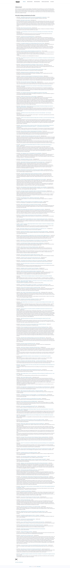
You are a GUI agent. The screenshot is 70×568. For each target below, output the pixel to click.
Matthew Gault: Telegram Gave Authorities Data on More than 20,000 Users (32, 423)
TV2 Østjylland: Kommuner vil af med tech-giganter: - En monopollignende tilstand (33, 394)
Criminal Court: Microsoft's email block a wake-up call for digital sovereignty (32, 419)
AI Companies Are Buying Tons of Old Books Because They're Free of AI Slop (32, 43)
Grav (30, 566)
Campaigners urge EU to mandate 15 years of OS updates (29, 268)
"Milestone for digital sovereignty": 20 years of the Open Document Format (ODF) (33, 459)
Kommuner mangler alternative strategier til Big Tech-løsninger (30, 254)
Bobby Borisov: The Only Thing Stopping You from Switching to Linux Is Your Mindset (33, 240)
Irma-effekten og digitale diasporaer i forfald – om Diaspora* (30, 515)
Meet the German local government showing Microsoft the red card (31, 369)
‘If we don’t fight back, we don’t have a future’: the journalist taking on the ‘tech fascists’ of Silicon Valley (37, 31)
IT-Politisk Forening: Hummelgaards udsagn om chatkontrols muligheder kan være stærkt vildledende (36, 275)
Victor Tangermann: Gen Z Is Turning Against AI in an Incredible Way (31, 153)
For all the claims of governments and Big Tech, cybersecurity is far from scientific (33, 179)
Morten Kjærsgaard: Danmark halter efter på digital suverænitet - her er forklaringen (34, 187)
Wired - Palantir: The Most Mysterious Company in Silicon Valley (30, 292)
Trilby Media (38, 566)
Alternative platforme (37, 1)
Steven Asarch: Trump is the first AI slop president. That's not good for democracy (33, 324)
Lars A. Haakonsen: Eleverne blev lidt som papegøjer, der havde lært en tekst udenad (34, 92)
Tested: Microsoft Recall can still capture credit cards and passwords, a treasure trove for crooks (36, 318)
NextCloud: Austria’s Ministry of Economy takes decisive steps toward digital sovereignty (34, 231)
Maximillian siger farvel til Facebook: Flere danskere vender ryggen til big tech (33, 511)
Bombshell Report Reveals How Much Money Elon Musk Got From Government (33, 528)
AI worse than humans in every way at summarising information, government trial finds (34, 545)
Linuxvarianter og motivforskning (26, 491)
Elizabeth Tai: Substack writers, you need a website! (29, 96)
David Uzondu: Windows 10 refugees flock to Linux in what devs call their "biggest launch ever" (35, 235)
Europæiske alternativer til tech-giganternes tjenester (29, 452)
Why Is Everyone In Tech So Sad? (26, 27)
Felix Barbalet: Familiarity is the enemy (26, 159)
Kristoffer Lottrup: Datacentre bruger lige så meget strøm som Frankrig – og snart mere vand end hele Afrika (37, 117)
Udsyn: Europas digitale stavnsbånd (26, 377)
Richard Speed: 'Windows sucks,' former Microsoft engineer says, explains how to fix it (33, 228)
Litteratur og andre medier (45, 1)
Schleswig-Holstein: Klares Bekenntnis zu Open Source (29, 469)
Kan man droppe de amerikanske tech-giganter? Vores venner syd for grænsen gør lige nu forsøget (36, 448)
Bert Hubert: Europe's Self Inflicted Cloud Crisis (28, 343)
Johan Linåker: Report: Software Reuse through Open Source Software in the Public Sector (35, 476)
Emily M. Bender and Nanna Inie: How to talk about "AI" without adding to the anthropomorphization (36, 85)
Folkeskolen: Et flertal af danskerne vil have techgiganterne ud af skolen (31, 201)
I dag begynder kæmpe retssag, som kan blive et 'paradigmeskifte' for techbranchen (34, 17)
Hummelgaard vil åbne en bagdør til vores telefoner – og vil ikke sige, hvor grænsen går (34, 284)
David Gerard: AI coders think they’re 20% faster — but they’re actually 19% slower (33, 360)
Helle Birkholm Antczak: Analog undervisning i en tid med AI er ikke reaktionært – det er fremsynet (36, 112)
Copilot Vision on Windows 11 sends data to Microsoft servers (30, 347)
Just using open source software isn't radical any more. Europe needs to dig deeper (34, 260)
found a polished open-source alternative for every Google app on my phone (32, 209)
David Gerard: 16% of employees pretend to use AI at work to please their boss (33, 337)
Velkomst (24, 1)
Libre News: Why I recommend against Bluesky (28, 519)
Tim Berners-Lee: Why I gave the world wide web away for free (30, 257)
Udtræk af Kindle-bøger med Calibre (26, 531)
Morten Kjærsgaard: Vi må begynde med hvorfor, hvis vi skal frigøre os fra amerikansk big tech (35, 386)
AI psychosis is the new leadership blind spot (28, 36)
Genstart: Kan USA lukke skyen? (25, 499)
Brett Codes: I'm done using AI (25, 20)
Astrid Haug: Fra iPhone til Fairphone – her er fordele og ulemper (30, 506)
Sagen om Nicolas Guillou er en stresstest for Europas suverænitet (31, 204)
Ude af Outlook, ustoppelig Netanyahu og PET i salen (29, 406)
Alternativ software (29, 1)
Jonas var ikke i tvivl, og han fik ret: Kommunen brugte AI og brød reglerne (32, 69)
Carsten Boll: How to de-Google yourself (27, 535)
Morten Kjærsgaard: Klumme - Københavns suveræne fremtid (29, 197)
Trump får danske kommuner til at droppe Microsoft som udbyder (31, 398)
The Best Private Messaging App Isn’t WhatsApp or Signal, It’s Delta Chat (32, 64)
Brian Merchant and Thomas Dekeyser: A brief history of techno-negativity (32, 169)
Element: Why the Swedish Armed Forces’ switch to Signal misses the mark (31, 524)
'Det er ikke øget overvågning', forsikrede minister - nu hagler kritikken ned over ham (34, 456)
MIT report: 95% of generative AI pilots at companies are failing (30, 287)
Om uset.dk (52, 1)
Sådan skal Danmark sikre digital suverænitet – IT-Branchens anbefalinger (32, 390)
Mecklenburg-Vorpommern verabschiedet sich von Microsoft (30, 72)
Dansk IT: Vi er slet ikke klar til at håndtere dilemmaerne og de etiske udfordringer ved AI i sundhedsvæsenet (37, 442)
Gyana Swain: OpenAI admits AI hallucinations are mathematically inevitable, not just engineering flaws (36, 263)
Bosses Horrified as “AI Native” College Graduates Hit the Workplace (31, 131)
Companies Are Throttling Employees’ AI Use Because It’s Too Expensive (32, 76)
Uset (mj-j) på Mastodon (19, 562)
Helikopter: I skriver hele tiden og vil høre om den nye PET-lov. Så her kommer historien (34, 463)
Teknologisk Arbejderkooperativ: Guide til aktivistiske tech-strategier (31, 173)
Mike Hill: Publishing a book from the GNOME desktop (29, 401)
